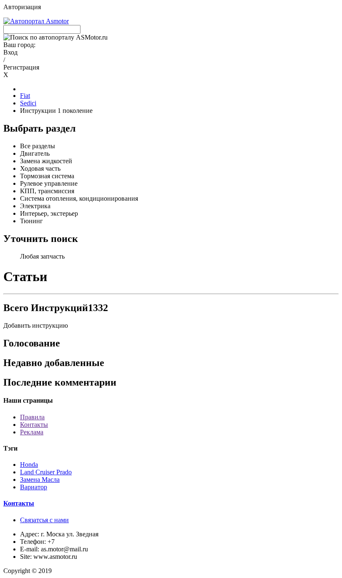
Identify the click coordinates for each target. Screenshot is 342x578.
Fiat (25, 95)
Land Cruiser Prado (46, 472)
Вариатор (33, 487)
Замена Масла (40, 479)
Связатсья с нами (44, 519)
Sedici (28, 103)
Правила (32, 417)
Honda (29, 464)
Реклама (31, 432)
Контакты (34, 424)
